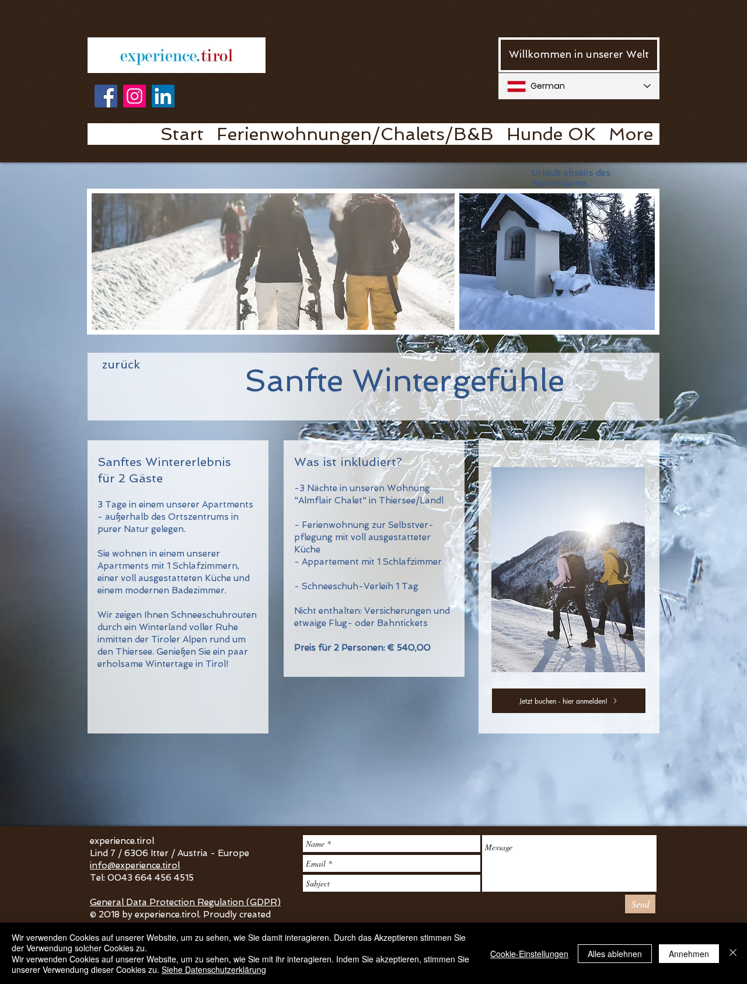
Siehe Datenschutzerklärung (214, 969)
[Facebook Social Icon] (106, 96)
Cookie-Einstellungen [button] (529, 953)
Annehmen (689, 953)
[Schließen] (733, 953)
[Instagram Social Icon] (134, 96)
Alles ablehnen (615, 953)
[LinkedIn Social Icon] (163, 96)
